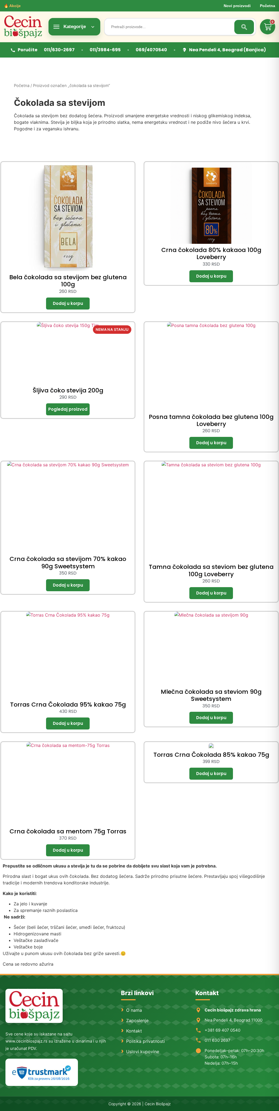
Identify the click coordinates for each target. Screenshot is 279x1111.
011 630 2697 (218, 1040)
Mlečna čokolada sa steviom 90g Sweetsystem (211, 695)
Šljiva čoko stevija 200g (68, 390)
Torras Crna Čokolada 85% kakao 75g (211, 754)
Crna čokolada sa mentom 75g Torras (68, 831)
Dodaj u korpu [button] (68, 304)
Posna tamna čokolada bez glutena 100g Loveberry (211, 420)
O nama (134, 1010)
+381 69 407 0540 (222, 1030)
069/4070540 (151, 50)
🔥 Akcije (12, 6)
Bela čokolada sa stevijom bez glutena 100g (68, 281)
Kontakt (134, 1031)
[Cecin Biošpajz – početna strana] (34, 1006)
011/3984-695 (105, 50)
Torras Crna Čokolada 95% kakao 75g (68, 704)
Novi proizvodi (237, 6)
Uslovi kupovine (142, 1051)
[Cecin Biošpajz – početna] (24, 27)
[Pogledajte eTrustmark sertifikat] (41, 1072)
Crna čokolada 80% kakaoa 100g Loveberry (211, 253)
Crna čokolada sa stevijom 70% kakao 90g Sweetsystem (68, 562)
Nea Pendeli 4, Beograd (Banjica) (227, 50)
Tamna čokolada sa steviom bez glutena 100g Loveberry (211, 570)
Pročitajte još (68, 409)
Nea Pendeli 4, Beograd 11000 (233, 1020)
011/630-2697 (59, 50)
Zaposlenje (137, 1020)
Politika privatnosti (145, 1041)
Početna (267, 6)
